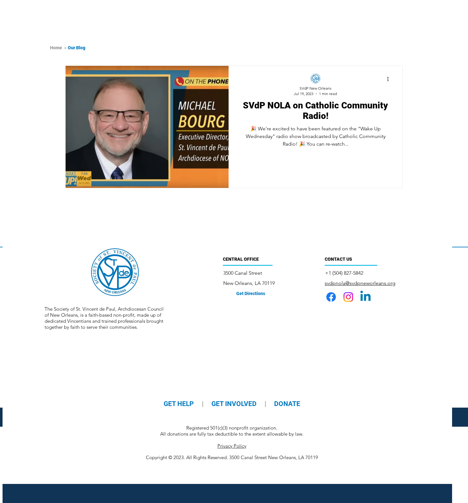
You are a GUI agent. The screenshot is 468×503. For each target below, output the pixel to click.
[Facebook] (331, 297)
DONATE (287, 404)
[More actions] (390, 79)
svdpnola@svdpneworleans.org (360, 283)
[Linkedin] (365, 297)
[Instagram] (348, 297)
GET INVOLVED (234, 404)
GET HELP (179, 404)
